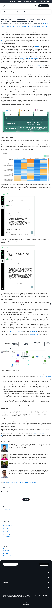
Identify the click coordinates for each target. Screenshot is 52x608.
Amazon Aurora (33, 331)
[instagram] (41, 595)
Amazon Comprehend (7, 525)
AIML (8, 482)
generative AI (37, 46)
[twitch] (43, 595)
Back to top (25, 604)
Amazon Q (5, 531)
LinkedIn (6, 552)
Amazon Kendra (6, 527)
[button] (43, 5)
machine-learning (19, 482)
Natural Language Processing (30, 482)
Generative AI (12, 482)
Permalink (36, 26)
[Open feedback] (50, 304)
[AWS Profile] (48, 2)
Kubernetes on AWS (34, 334)
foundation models (41, 65)
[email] (35, 598)
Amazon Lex (5, 528)
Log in (25, 499)
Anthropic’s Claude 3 (33, 58)
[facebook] (37, 595)
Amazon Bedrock (23, 58)
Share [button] (48, 26)
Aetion (2, 40)
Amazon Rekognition (7, 533)
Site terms (9, 600)
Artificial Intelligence (6, 17)
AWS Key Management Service (44, 376)
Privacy (4, 600)
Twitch (6, 553)
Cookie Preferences (17, 600)
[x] (35, 595)
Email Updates (7, 555)
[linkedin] (39, 595)
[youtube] (46, 595)
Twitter (6, 549)
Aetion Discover (19, 47)
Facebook (6, 550)
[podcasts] (48, 595)
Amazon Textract (6, 536)
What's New (5, 511)
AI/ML (5, 482)
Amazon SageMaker (7, 534)
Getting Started (6, 509)
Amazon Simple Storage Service (15, 331)
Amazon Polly (6, 530)
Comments (42, 26)
